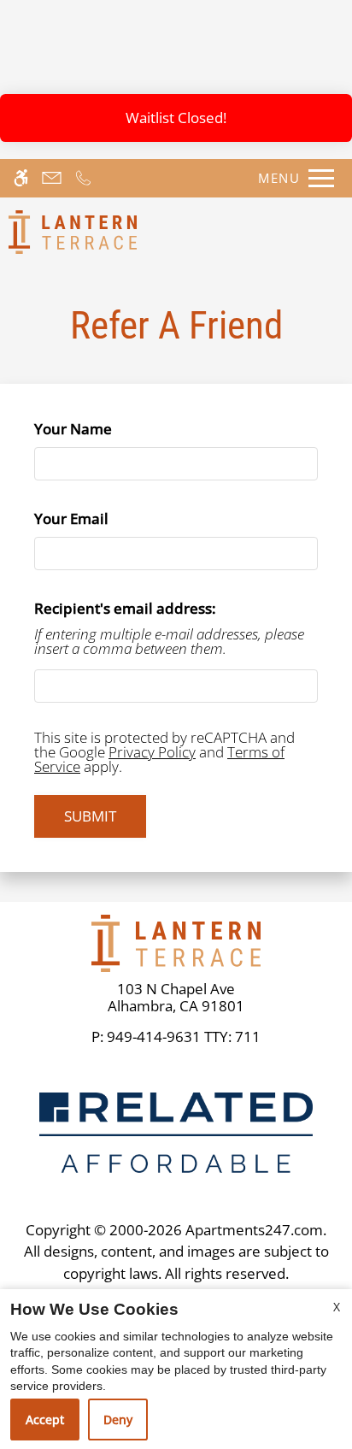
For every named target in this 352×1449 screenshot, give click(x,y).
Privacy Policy (152, 752)
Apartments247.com (254, 1230)
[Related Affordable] (176, 1131)
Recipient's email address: (125, 608)
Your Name (103, 429)
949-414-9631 (184, 1036)
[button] (335, 52)
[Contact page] (51, 178)
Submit (90, 816)
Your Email (102, 518)
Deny (117, 1419)
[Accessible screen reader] (21, 178)
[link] (176, 998)
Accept (45, 1419)
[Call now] (83, 178)
